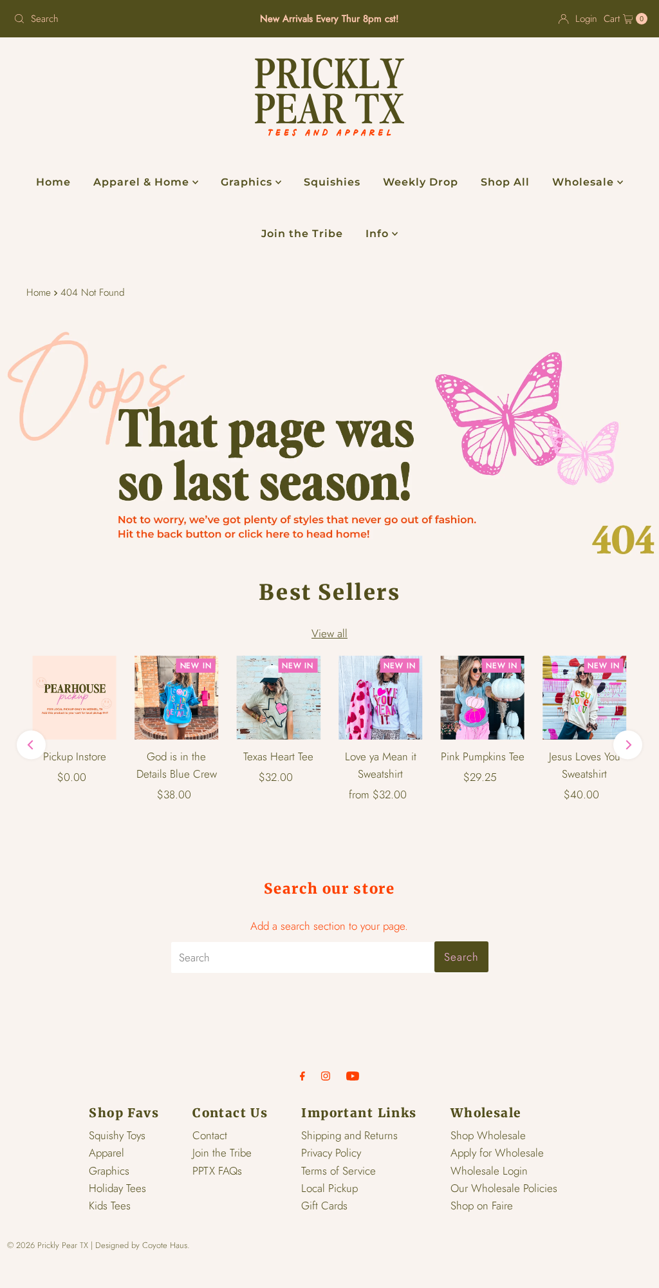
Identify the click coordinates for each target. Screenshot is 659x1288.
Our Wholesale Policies (503, 1188)
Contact (209, 1135)
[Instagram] (325, 1075)
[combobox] (112, 19)
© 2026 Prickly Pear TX (47, 1245)
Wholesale (584, 182)
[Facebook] (302, 1075)
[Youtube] (352, 1075)
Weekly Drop (420, 182)
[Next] (627, 745)
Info (379, 233)
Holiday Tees (117, 1188)
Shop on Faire (481, 1205)
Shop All (505, 182)
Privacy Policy (331, 1152)
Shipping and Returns (349, 1135)
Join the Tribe (302, 233)
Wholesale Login (489, 1170)
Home (53, 182)
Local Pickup (329, 1188)
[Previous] (31, 745)
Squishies (332, 182)
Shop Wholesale (488, 1135)
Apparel (106, 1152)
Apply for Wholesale (497, 1152)
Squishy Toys (117, 1135)
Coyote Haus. (166, 1245)
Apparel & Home (142, 182)
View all (329, 633)
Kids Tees (110, 1205)
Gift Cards (324, 1205)
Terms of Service (338, 1170)
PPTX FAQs (217, 1170)
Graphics (248, 182)
